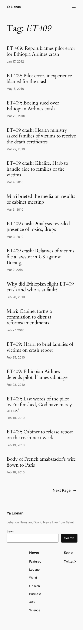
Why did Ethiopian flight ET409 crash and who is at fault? (40, 287)
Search (11, 531)
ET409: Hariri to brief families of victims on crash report (40, 347)
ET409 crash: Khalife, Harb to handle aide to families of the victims (37, 169)
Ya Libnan (14, 7)
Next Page (64, 490)
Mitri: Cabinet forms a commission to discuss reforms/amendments (29, 317)
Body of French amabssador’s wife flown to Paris (41, 462)
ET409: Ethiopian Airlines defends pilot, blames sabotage (37, 374)
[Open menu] (73, 6)
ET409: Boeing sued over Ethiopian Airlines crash (33, 106)
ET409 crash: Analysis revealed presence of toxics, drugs (38, 226)
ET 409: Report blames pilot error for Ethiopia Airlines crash (41, 51)
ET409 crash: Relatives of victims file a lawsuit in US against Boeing (40, 256)
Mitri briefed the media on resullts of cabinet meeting (41, 199)
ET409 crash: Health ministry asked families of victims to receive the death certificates (41, 136)
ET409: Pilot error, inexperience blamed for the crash (39, 78)
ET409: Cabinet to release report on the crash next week (40, 435)
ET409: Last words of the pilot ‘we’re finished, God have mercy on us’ (39, 404)
